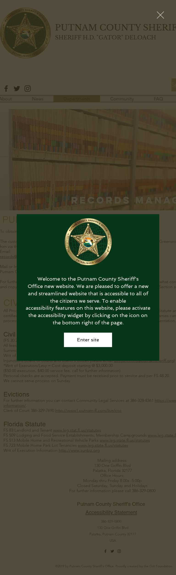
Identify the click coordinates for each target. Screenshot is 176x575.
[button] (160, 15)
